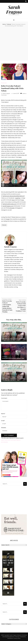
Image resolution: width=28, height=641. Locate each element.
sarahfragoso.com (8, 206)
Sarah (19, 208)
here (20, 157)
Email (3, 420)
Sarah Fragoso (14, 9)
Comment (4, 398)
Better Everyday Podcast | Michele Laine (13, 358)
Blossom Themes (14, 636)
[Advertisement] (14, 44)
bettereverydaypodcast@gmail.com (13, 196)
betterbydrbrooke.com (10, 204)
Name (3, 413)
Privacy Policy (17, 638)
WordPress (10, 638)
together (17, 198)
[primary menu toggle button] (14, 20)
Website (3, 427)
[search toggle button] (25, 1)
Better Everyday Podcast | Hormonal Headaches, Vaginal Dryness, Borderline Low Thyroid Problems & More (13, 378)
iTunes (7, 219)
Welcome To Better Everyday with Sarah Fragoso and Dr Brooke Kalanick (13, 339)
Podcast (4, 83)
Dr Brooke (11, 208)
